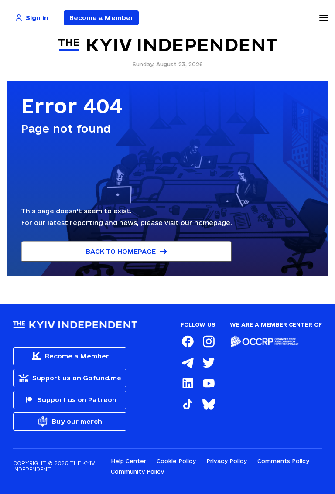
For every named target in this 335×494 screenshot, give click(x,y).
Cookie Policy (176, 461)
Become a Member (101, 17)
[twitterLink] (208, 362)
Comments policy (283, 461)
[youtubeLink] (208, 383)
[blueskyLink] (208, 404)
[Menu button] (323, 18)
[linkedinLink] (188, 383)
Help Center (128, 461)
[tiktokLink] (188, 404)
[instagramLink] (208, 341)
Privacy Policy (226, 461)
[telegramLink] (188, 362)
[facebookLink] (188, 341)
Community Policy (137, 471)
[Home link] (167, 45)
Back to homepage (121, 251)
